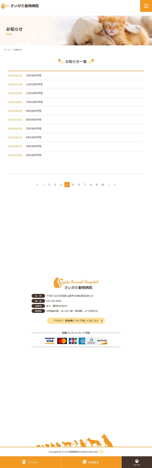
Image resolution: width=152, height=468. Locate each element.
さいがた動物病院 (24, 5)
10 (102, 184)
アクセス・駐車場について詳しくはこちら (76, 320)
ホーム (7, 49)
